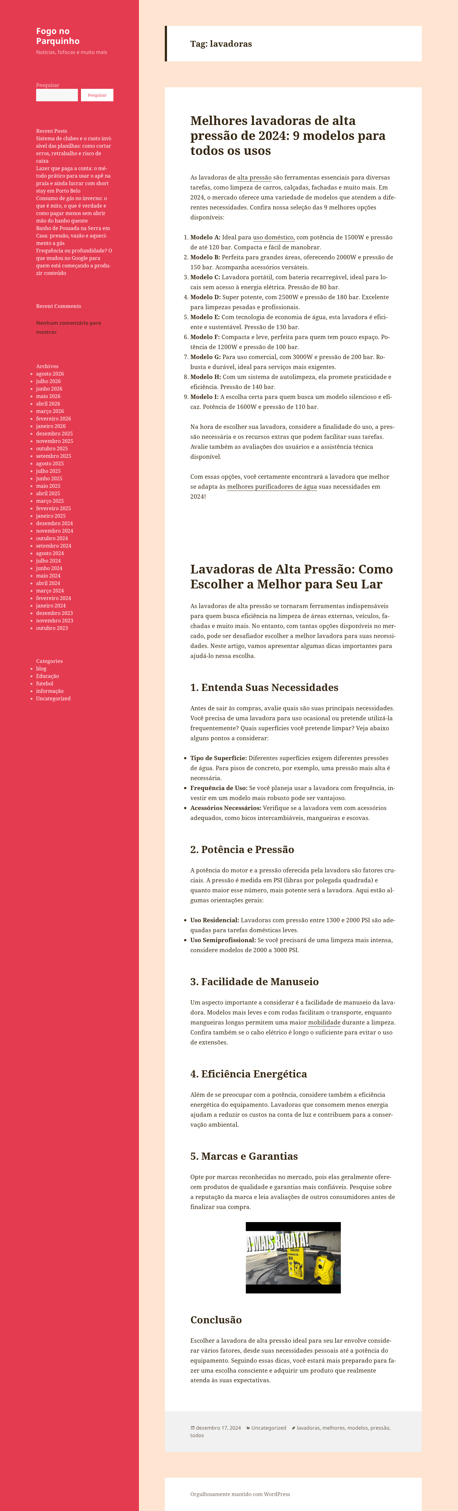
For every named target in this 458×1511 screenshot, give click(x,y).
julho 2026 (48, 381)
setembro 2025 (53, 456)
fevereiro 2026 (53, 418)
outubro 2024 (52, 538)
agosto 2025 (50, 463)
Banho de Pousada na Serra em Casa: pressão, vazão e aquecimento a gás (73, 236)
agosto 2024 (50, 553)
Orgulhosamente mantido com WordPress (240, 1494)
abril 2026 (48, 403)
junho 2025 (49, 478)
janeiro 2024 (51, 605)
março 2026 (50, 411)
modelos (357, 1427)
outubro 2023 (52, 628)
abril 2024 (48, 583)
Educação (47, 676)
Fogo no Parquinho (58, 35)
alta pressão (254, 177)
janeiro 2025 (51, 515)
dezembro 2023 (54, 613)
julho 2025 (48, 471)
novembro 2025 (54, 441)
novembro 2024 (54, 530)
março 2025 (50, 500)
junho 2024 (49, 568)
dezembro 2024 (54, 523)
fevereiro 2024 (53, 598)
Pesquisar (48, 85)
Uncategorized (53, 698)
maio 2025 (48, 485)
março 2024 (50, 590)
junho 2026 (49, 388)
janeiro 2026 (51, 426)
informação (50, 691)
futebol (44, 683)
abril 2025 (48, 493)
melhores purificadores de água (272, 486)
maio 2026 (48, 396)
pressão (379, 1427)
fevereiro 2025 (53, 508)
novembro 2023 (54, 620)
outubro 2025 (52, 448)
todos (197, 1435)
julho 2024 (48, 560)
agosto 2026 (50, 373)
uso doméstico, (274, 237)
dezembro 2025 (54, 433)
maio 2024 (48, 575)
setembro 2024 (53, 545)
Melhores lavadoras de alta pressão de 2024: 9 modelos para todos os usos (288, 135)
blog (41, 668)
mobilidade (324, 1022)
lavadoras (308, 1427)
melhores (333, 1427)
